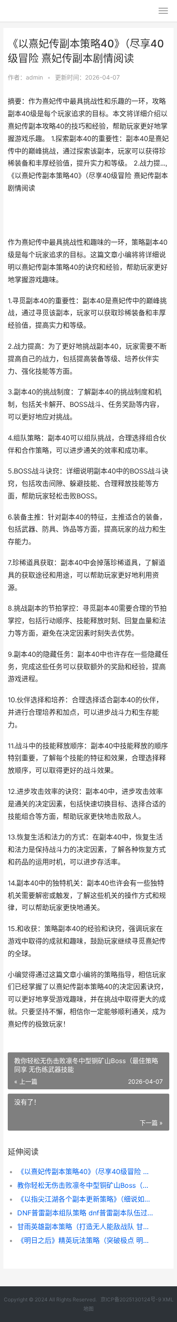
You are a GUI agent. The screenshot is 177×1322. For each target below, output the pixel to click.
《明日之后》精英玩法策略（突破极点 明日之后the (85, 1240)
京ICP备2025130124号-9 (131, 1299)
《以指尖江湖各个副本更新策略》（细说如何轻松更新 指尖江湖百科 (85, 1199)
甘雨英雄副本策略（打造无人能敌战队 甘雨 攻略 (85, 1226)
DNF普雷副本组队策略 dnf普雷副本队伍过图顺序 (85, 1212)
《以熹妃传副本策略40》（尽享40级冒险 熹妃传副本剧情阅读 (85, 1171)
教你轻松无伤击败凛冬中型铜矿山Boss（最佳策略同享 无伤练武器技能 (85, 1185)
